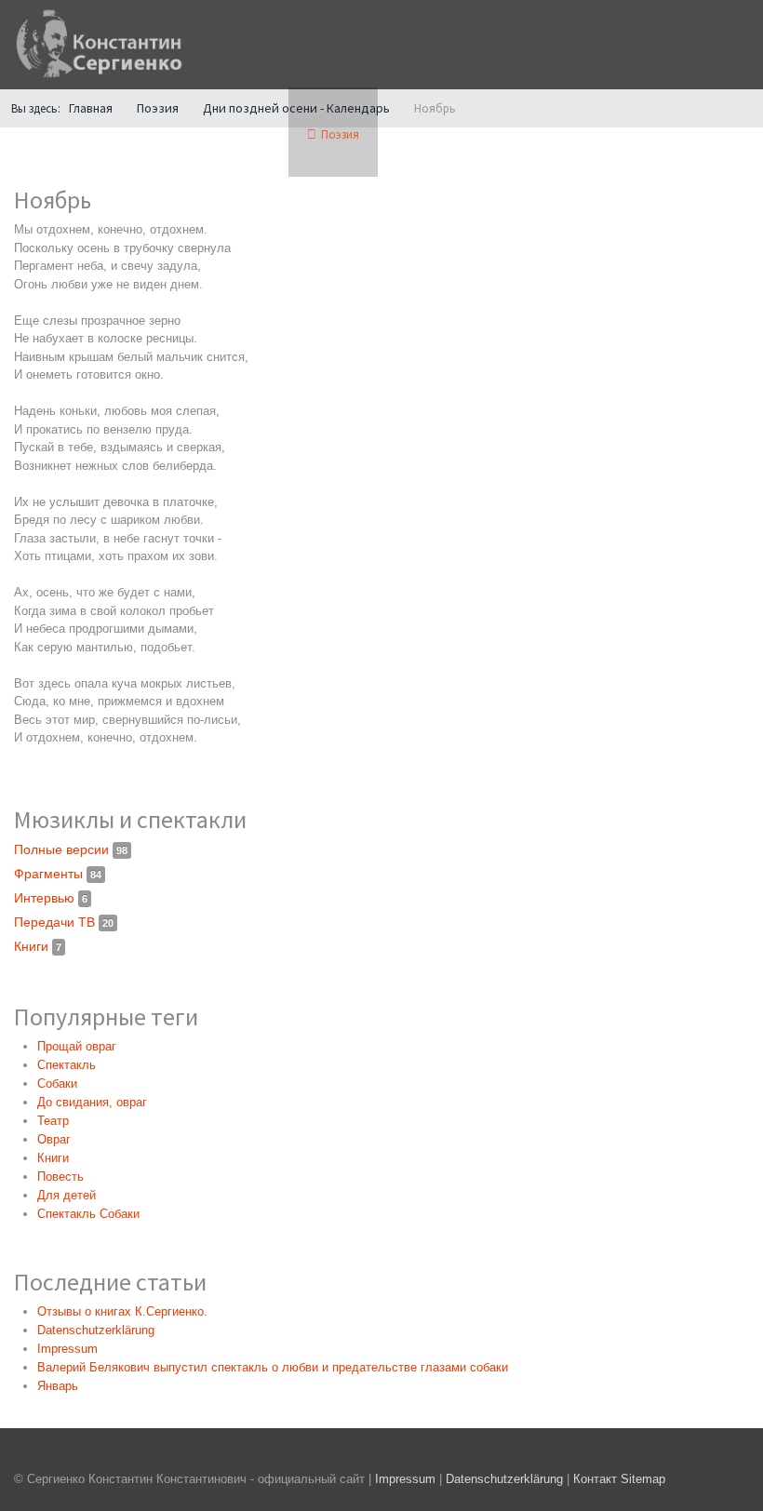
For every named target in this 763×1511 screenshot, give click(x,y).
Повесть (60, 1176)
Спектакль (66, 1065)
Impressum (405, 1479)
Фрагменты (57, 873)
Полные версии (70, 849)
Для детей (66, 1195)
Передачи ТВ (64, 922)
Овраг (54, 1139)
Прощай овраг (76, 1046)
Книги (37, 946)
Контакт (595, 1479)
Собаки (57, 1083)
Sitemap (643, 1479)
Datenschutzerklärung (506, 1479)
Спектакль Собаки (88, 1214)
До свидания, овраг (92, 1102)
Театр (53, 1121)
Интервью (50, 897)
